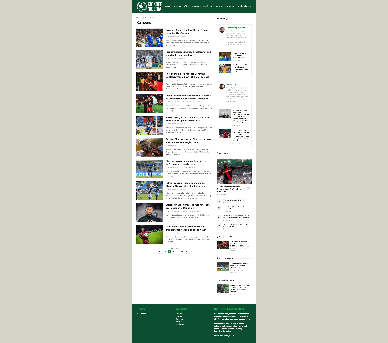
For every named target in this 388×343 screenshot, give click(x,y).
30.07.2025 (236, 74)
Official (186, 6)
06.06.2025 (236, 143)
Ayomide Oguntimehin (235, 28)
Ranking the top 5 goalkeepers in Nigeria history (239, 55)
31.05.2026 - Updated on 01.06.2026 (189, 102)
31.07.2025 (236, 60)
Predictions (208, 6)
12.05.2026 (181, 145)
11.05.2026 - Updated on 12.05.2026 (188, 167)
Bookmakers (243, 6)
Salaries (219, 6)
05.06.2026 (181, 58)
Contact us (230, 6)
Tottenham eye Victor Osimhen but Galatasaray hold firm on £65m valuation (240, 244)
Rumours (196, 6)
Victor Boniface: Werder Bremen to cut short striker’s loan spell (239, 266)
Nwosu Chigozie (233, 85)
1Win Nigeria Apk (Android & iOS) (233, 200)
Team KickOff (172, 36)
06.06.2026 (181, 36)
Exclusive (177, 6)
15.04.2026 (181, 233)
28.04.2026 (181, 189)
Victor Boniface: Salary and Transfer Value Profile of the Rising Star (229, 189)
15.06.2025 (236, 125)
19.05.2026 (181, 123)
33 (182, 252)
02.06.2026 (181, 80)
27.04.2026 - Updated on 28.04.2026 (189, 211)
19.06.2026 (234, 294)
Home (167, 6)
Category (144, 17)
